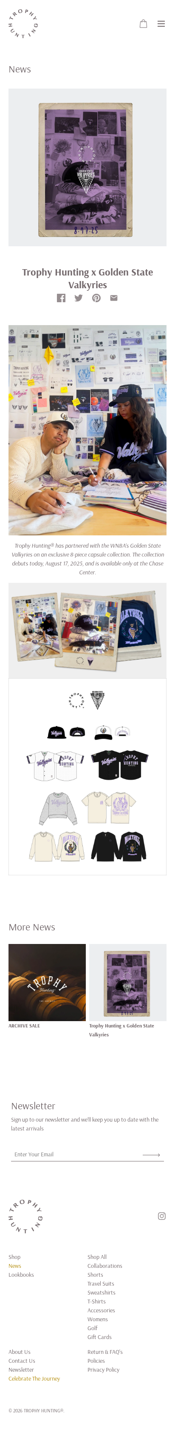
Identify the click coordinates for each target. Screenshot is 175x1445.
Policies (96, 1360)
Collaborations (105, 1266)
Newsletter (21, 1369)
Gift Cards (100, 1337)
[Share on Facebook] (61, 298)
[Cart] (143, 23)
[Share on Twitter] (78, 298)
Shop (14, 1257)
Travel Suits (101, 1283)
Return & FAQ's (105, 1352)
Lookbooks (21, 1274)
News (14, 1266)
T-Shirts (97, 1301)
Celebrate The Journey (34, 1378)
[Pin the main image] (96, 298)
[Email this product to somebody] (114, 298)
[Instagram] (162, 1216)
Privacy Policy (103, 1369)
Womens (98, 1319)
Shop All (97, 1257)
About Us (19, 1352)
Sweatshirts (102, 1292)
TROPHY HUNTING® (43, 1410)
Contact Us (21, 1360)
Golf (92, 1328)
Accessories (101, 1310)
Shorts (95, 1274)
